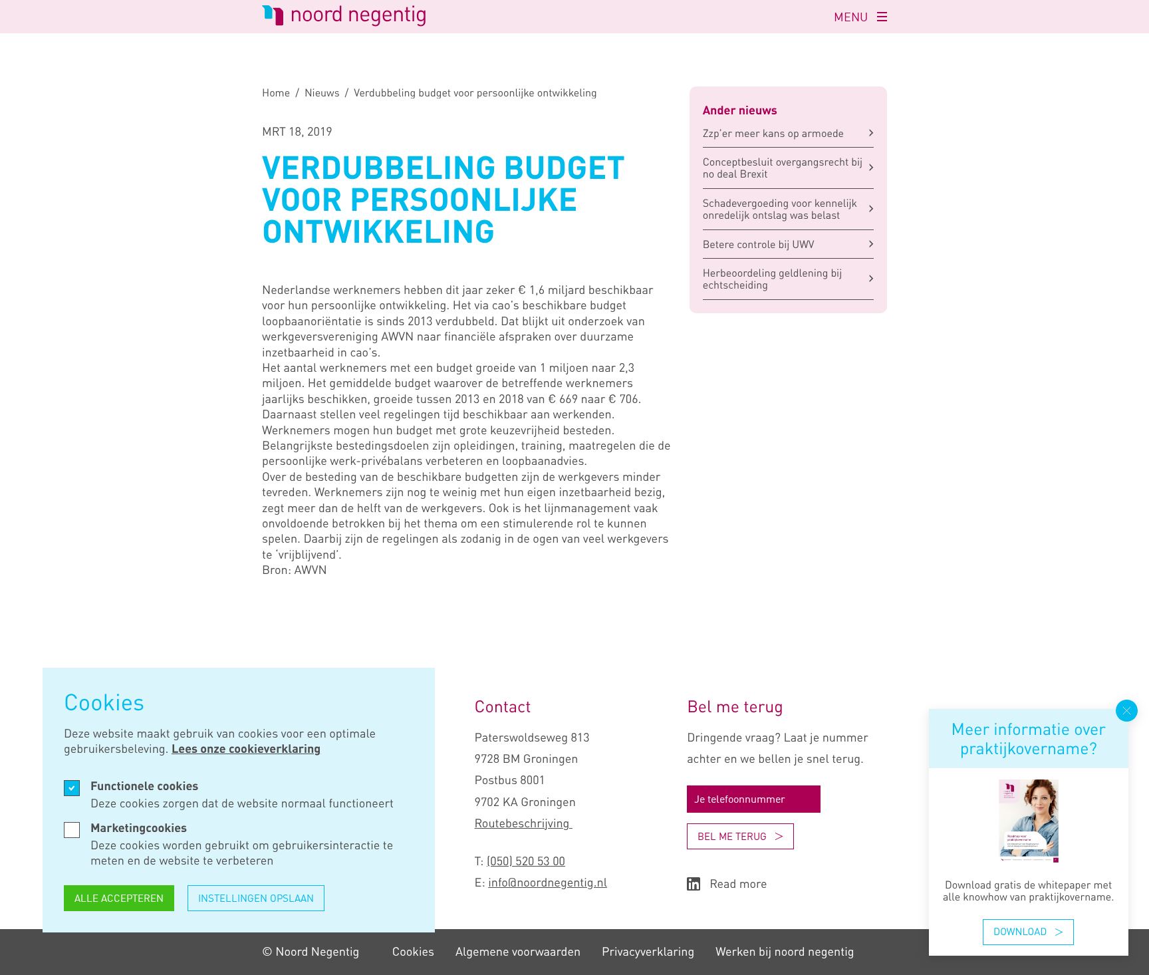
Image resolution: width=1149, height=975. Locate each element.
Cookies (413, 951)
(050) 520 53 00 (526, 861)
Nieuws (322, 92)
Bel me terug (732, 836)
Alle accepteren (119, 898)
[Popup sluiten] (1127, 711)
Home (276, 92)
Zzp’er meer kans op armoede (773, 133)
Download (1020, 932)
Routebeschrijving (524, 823)
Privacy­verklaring (648, 951)
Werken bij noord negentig (784, 951)
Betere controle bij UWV (759, 244)
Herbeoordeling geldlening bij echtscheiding (772, 278)
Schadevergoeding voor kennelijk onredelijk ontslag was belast (780, 208)
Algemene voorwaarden (517, 951)
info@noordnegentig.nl (547, 882)
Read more (738, 884)
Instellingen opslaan (256, 898)
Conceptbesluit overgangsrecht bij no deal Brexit (782, 167)
